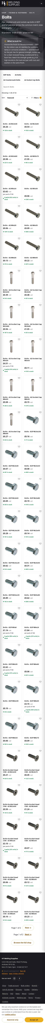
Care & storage (7, 989)
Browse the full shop (22, 942)
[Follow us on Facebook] (19, 978)
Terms (30, 997)
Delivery (35, 989)
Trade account (13, 985)
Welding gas (21, 997)
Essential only (12, 1020)
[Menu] (41, 3)
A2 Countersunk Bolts (11, 80)
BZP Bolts (7, 75)
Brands (34, 985)
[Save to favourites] (19, 105)
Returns (5, 993)
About (24, 993)
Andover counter (8, 997)
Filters (36, 98)
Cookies (5, 1001)
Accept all (34, 1020)
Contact (31, 993)
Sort (3, 98)
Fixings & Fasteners (18, 13)
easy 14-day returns (16, 973)
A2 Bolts (18, 75)
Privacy (37, 997)
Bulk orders (25, 985)
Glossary (19, 989)
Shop (4, 13)
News (18, 993)
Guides (26, 989)
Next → (28, 928)
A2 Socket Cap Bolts (32, 80)
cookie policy (10, 1014)
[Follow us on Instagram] (14, 978)
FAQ (11, 993)
